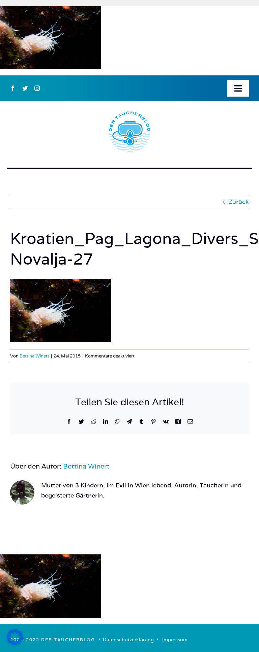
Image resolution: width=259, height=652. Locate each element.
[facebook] (13, 88)
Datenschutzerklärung (128, 640)
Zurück (239, 202)
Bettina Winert (34, 356)
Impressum (175, 640)
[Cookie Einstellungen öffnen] (15, 643)
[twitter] (25, 88)
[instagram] (37, 88)
